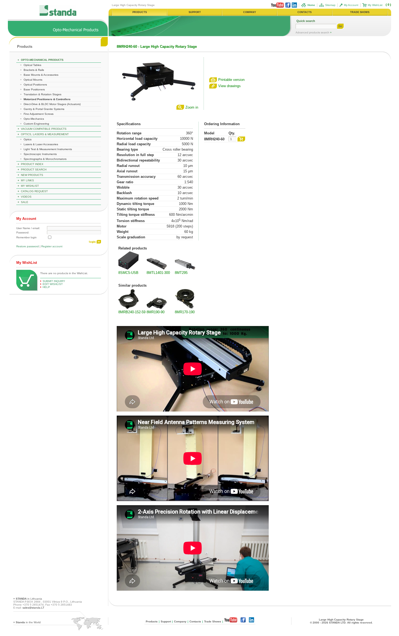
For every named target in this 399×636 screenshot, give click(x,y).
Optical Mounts (33, 79)
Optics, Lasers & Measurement (45, 134)
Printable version (231, 80)
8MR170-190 (185, 312)
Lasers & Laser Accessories (41, 144)
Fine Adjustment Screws (38, 113)
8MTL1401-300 (158, 273)
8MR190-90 (155, 312)
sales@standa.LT (33, 607)
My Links (27, 180)
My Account (351, 5)
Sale (24, 202)
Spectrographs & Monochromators (45, 158)
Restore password (27, 246)
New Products (32, 174)
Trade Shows (212, 621)
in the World (28, 622)
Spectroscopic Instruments (40, 154)
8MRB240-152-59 (131, 312)
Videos (26, 196)
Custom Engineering (36, 123)
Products (24, 47)
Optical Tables (32, 65)
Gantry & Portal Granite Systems (44, 108)
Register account (51, 246)
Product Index (32, 164)
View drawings (229, 86)
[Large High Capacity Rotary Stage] (157, 102)
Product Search (33, 169)
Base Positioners (34, 89)
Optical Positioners (35, 84)
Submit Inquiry (54, 281)
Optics (27, 139)
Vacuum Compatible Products (43, 128)
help (46, 287)
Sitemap (330, 5)
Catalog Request (34, 191)
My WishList (375, 5)
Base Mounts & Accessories (41, 74)
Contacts (195, 621)
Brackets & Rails (34, 69)
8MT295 (181, 273)
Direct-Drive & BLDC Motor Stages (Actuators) (52, 104)
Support (166, 621)
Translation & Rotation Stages (42, 94)
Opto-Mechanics (34, 118)
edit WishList (53, 284)
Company (180, 621)
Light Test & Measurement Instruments (48, 149)
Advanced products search (313, 32)
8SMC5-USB (128, 273)
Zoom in (191, 107)
